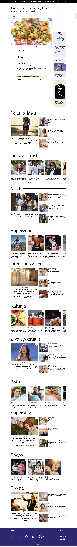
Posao (12, 476)
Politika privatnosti (41, 537)
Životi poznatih (35, 1)
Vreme (33, 537)
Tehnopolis (26, 535)
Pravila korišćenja (41, 536)
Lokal (26, 537)
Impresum (39, 535)
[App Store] (63, 539)
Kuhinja (48, 1)
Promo (24, 511)
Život (11, 537)
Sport (11, 535)
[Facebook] (60, 530)
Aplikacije (39, 538)
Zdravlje (19, 534)
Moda (31, 1)
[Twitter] (62, 530)
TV (32, 535)
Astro (51, 1)
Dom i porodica (44, 1)
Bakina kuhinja (23, 72)
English (33, 536)
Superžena (19, 537)
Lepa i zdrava (23, 1)
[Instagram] (64, 530)
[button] (58, 77)
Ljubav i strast (27, 1)
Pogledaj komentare (42, 79)
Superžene (39, 1)
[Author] (60, 91)
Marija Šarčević (58, 100)
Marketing (39, 534)
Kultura (19, 536)
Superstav (53, 1)
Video (33, 534)
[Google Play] (63, 536)
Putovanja (19, 535)
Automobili (26, 536)
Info (11, 534)
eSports (26, 534)
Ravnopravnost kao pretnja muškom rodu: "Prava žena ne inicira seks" (59, 103)
